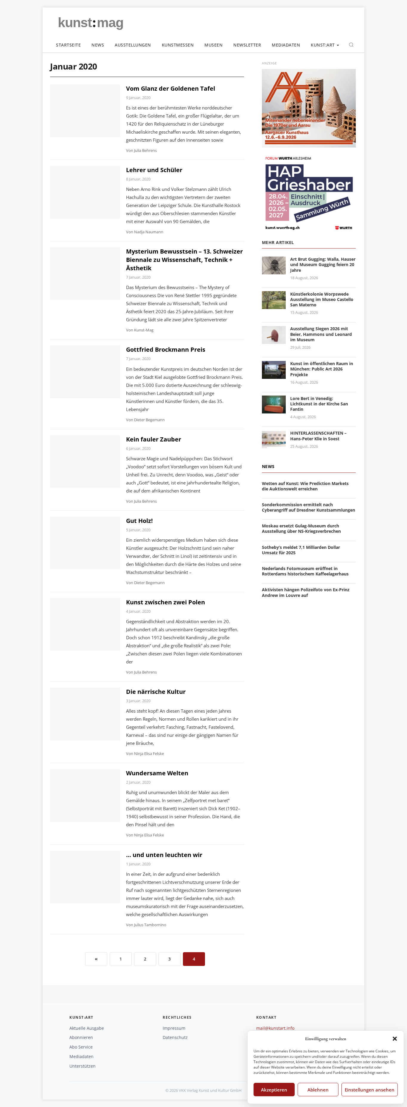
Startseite (68, 45)
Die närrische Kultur (156, 692)
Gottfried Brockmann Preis (165, 349)
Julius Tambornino (150, 924)
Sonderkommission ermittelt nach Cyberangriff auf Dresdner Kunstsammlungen (308, 506)
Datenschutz (175, 1037)
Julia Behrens (145, 150)
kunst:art (323, 45)
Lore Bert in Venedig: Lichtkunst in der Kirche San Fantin (319, 403)
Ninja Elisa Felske (149, 753)
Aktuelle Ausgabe (86, 1028)
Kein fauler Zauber (153, 439)
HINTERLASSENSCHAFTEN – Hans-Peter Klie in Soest (318, 435)
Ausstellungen (133, 45)
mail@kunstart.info (275, 1028)
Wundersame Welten (157, 773)
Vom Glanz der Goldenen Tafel (170, 88)
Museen (213, 45)
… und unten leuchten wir (164, 855)
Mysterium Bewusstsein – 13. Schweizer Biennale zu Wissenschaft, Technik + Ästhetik (184, 259)
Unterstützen (82, 1066)
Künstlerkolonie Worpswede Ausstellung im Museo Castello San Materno (321, 299)
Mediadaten (286, 45)
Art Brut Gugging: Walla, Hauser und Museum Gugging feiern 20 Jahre (322, 264)
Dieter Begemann (149, 419)
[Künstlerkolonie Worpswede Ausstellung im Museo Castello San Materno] (274, 305)
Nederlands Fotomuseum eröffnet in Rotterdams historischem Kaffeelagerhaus (305, 571)
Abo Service (81, 1047)
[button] (395, 1039)
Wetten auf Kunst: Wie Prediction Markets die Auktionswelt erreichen (305, 485)
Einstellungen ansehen (369, 1090)
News (97, 45)
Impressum (174, 1028)
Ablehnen (318, 1090)
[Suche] (351, 45)
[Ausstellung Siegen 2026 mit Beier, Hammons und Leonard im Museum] (274, 340)
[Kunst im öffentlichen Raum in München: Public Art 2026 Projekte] (274, 375)
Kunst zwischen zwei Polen (165, 602)
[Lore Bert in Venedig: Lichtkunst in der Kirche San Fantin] (274, 410)
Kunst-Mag (143, 330)
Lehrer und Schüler (154, 170)
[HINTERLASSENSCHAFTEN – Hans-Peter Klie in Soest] (274, 444)
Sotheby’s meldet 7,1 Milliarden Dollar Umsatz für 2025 (301, 549)
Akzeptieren (274, 1090)
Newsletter (247, 45)
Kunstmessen (178, 45)
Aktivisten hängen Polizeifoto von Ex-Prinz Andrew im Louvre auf (305, 592)
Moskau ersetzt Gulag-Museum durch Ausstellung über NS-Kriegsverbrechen (301, 528)
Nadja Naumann (148, 231)
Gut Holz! (139, 521)
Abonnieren (81, 1037)
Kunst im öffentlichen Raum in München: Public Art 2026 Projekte (321, 369)
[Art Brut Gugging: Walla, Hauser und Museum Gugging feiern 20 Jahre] (274, 271)
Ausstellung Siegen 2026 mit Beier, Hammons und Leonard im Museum (321, 334)
